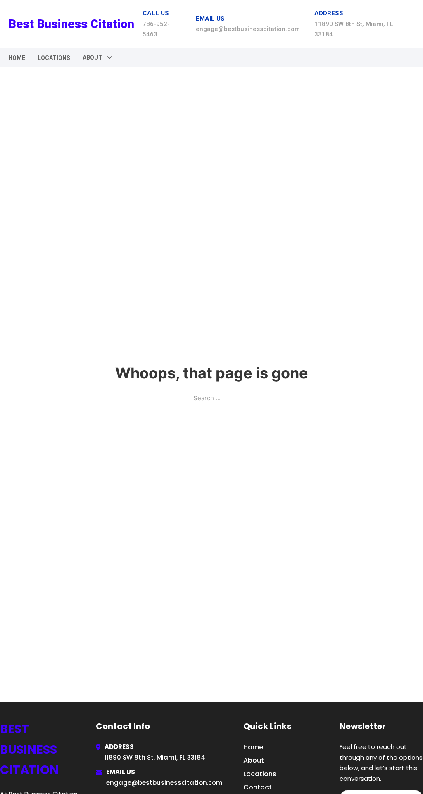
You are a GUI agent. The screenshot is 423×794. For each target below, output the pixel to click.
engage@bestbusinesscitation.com (164, 782)
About (253, 760)
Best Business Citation (71, 24)
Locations (54, 58)
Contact (257, 787)
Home (16, 58)
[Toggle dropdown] (109, 57)
